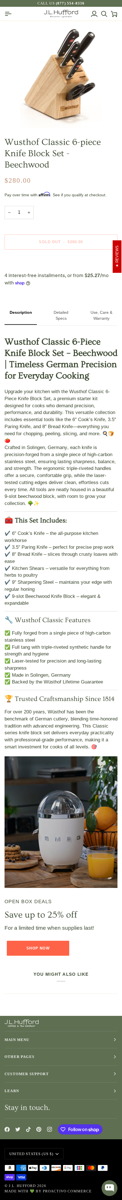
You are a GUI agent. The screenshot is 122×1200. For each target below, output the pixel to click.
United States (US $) (31, 1154)
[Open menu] (9, 14)
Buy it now (61, 261)
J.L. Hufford (22, 1186)
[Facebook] (7, 1129)
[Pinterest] (38, 1129)
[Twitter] (17, 1129)
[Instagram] (49, 1129)
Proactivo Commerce (67, 1191)
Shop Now (37, 948)
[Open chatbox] (109, 1188)
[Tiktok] (28, 1129)
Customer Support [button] (27, 1074)
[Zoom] (20, 117)
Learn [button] (12, 1091)
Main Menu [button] (17, 1040)
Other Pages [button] (19, 1057)
